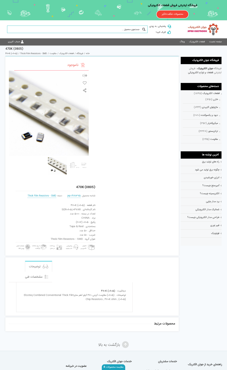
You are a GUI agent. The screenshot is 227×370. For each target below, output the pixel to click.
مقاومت (214, 139)
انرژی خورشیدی (211, 177)
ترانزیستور (213, 131)
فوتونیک (215, 233)
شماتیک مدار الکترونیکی (207, 209)
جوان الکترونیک (205, 68)
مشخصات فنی (34, 276)
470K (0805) (108, 291)
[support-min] (71, 244)
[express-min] (88, 244)
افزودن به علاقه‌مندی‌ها (85, 83)
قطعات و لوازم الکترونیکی (200, 73)
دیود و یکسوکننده (209, 115)
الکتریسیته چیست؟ (209, 193)
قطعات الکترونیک (211, 93)
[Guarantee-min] (23, 244)
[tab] (38, 266)
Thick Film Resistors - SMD (41, 196)
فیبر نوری (214, 225)
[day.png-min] (39, 244)
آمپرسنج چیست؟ (210, 185)
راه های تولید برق (210, 162)
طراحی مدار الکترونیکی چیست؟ (203, 217)
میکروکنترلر (212, 123)
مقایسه (85, 75)
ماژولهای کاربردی (210, 107)
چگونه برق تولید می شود (207, 170)
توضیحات (35, 266)
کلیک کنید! (161, 32)
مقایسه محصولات (114, 367)
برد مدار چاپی (212, 201)
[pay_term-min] (55, 244)
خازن (215, 99)
